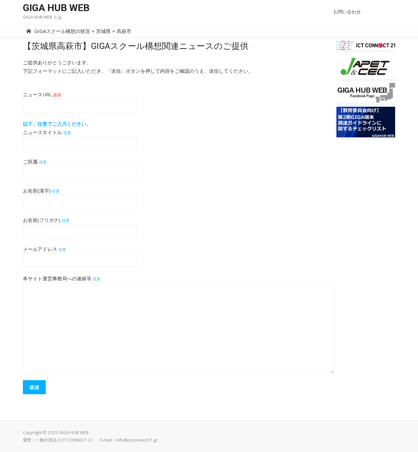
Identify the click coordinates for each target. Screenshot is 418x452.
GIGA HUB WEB (56, 7)
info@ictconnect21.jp (136, 440)
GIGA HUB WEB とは (42, 17)
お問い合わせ (347, 11)
